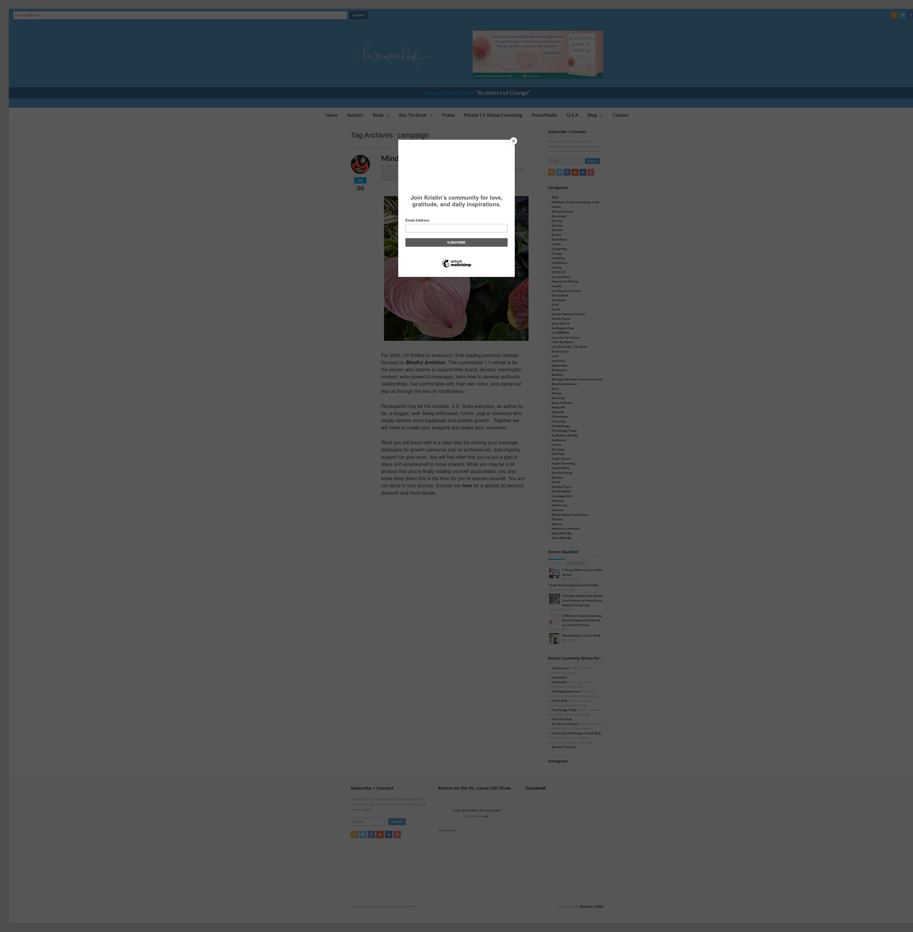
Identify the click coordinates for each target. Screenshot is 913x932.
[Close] (513, 141)
